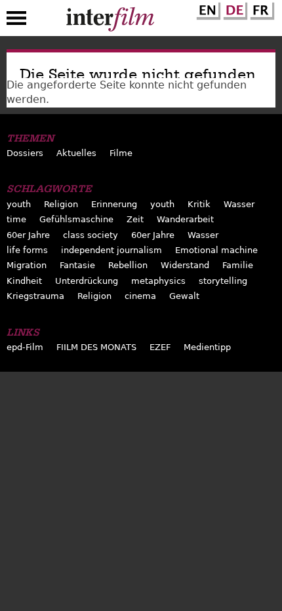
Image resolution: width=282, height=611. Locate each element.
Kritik (199, 204)
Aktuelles (76, 153)
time (16, 219)
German (233, 8)
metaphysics (158, 281)
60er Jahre (28, 235)
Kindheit (24, 281)
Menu (16, 21)
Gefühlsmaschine (76, 219)
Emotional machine (216, 250)
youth (19, 204)
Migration (27, 265)
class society (90, 235)
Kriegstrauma (35, 296)
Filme (121, 153)
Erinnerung (114, 204)
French (260, 8)
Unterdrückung (86, 281)
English (206, 8)
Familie (237, 265)
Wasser (239, 204)
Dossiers (25, 153)
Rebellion (128, 265)
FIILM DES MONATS (96, 347)
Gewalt (184, 296)
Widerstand (185, 265)
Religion (61, 204)
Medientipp (207, 347)
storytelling (223, 281)
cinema (140, 296)
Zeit (135, 219)
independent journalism (111, 250)
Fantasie (77, 265)
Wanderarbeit (185, 219)
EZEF (160, 347)
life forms (27, 250)
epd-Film (25, 347)
